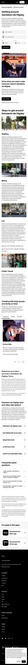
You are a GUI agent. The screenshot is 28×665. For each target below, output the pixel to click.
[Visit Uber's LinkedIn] (2, 638)
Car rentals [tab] (19, 316)
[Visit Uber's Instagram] (9, 638)
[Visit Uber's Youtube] (5, 638)
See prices (6, 47)
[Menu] (26, 2)
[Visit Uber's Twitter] (12, 638)
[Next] (23, 362)
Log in (17, 2)
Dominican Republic (7, 7)
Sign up (22, 2)
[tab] (24, 316)
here (20, 657)
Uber (3, 2)
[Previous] (19, 362)
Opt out (18, 661)
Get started (6, 99)
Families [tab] (13, 316)
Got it (23, 661)
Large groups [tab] (6, 316)
